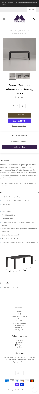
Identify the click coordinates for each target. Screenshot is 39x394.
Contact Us (19, 321)
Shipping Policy (19, 330)
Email (20, 347)
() (31, 10)
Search (19, 312)
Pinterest (20, 342)
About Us (19, 319)
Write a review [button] (19, 147)
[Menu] (4, 19)
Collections (14, 31)
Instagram (20, 345)
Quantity (15, 106)
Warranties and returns (19, 316)
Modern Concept (25, 390)
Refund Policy (19, 328)
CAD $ (18, 373)
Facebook (20, 340)
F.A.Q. (19, 314)
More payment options (19, 126)
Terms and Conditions (19, 323)
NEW (20, 31)
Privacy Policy (19, 325)
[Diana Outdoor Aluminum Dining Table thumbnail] (12, 76)
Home (8, 31)
